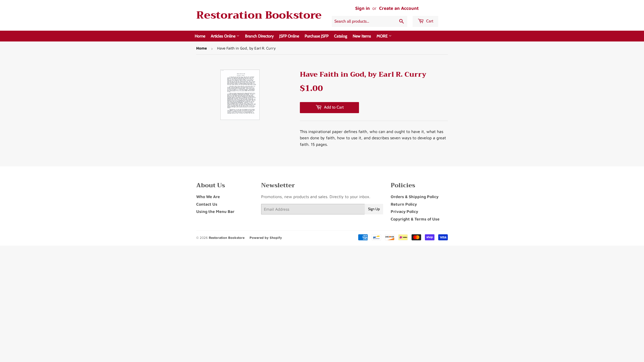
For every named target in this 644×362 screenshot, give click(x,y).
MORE (383, 36)
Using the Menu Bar (215, 211)
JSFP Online (289, 36)
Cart (429, 21)
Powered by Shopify (266, 238)
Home (200, 36)
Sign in (362, 8)
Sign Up (374, 209)
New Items (362, 36)
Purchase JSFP (317, 36)
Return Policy (404, 204)
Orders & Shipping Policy (414, 196)
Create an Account (399, 8)
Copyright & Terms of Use (415, 219)
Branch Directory (259, 36)
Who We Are (208, 196)
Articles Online (223, 36)
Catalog (340, 36)
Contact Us (206, 204)
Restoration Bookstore (258, 15)
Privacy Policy (404, 211)
